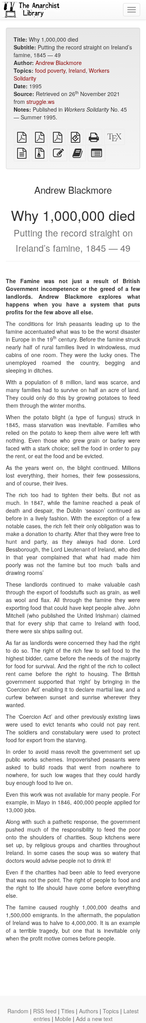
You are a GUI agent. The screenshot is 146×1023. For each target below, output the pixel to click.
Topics (111, 1011)
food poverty (50, 70)
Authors (88, 1011)
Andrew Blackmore (58, 63)
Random (17, 1011)
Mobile (63, 1019)
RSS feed (44, 1011)
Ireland (77, 70)
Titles (67, 1011)
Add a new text (94, 1019)
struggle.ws (40, 101)
